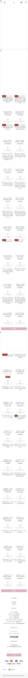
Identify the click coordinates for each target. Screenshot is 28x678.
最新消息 (14, 604)
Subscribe (14, 655)
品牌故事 (14, 602)
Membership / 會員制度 (14, 614)
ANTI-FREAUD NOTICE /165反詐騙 (14, 619)
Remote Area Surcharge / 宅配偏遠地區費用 (14, 623)
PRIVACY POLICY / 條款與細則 (14, 621)
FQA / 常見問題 (14, 612)
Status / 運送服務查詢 (14, 616)
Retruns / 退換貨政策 (14, 617)
